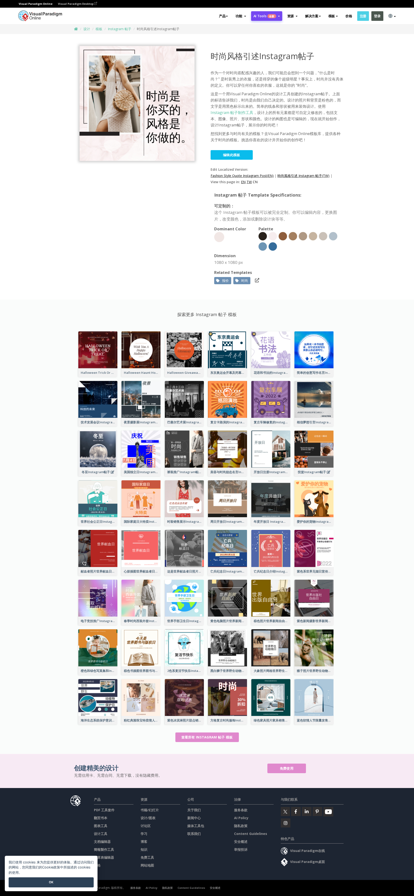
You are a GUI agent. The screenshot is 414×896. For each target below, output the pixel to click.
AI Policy (241, 818)
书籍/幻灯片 (150, 810)
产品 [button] (222, 16)
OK (51, 882)
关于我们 (194, 810)
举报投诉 (240, 849)
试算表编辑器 (104, 857)
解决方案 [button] (311, 16)
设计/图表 (148, 818)
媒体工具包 (195, 825)
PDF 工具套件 (104, 810)
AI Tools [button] (264, 16)
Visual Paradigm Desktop (76, 4)
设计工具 (100, 833)
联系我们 (194, 833)
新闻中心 (194, 818)
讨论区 (146, 825)
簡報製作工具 (104, 849)
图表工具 (100, 825)
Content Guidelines (250, 833)
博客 (144, 841)
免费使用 (286, 768)
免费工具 (147, 857)
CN (255, 182)
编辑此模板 (231, 155)
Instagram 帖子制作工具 (232, 112)
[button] (240, 16)
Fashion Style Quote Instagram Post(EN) (242, 175)
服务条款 (240, 810)
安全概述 (240, 841)
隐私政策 (240, 825)
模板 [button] (331, 16)
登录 (377, 16)
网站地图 (147, 865)
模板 (99, 29)
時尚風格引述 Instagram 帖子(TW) (303, 175)
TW (249, 182)
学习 (144, 833)
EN (243, 182)
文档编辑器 (102, 841)
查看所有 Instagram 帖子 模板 (207, 737)
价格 (348, 16)
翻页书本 (100, 818)
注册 (363, 16)
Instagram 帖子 (119, 29)
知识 (144, 849)
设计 (86, 29)
